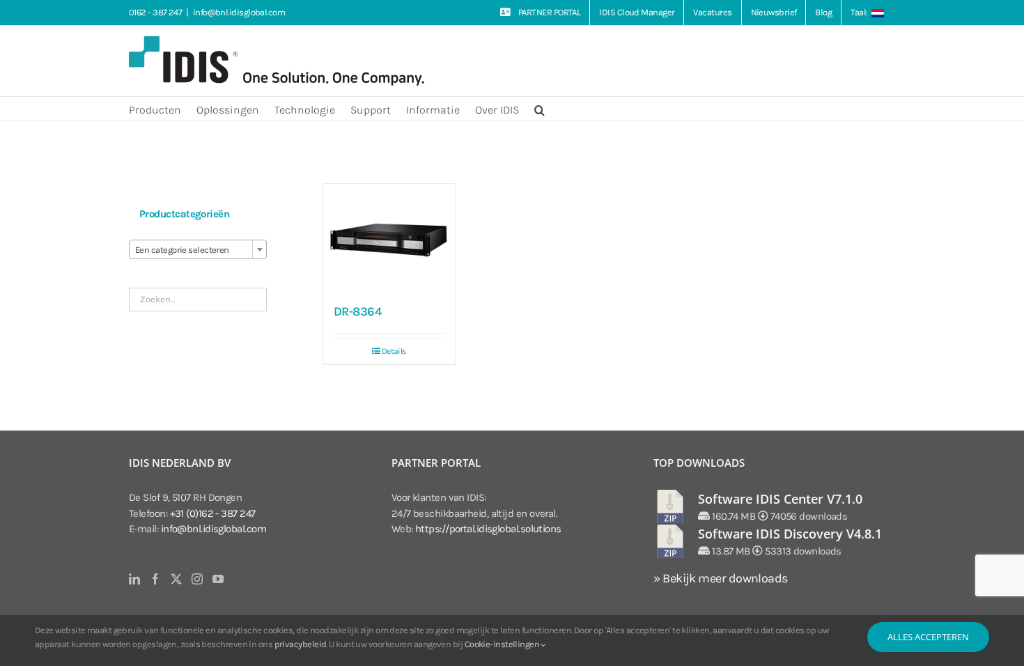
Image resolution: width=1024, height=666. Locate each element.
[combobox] (198, 249)
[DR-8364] (389, 238)
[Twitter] (176, 578)
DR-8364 (357, 311)
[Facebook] (155, 578)
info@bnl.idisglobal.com (239, 12)
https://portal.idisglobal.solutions (488, 528)
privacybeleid (300, 644)
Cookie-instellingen (503, 644)
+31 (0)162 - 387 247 (213, 513)
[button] (539, 109)
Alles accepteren (928, 636)
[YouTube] (217, 578)
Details (394, 351)
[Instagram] (197, 578)
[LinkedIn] (134, 578)
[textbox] (198, 250)
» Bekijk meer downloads (720, 578)
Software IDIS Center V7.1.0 (780, 498)
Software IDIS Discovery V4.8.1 (790, 533)
